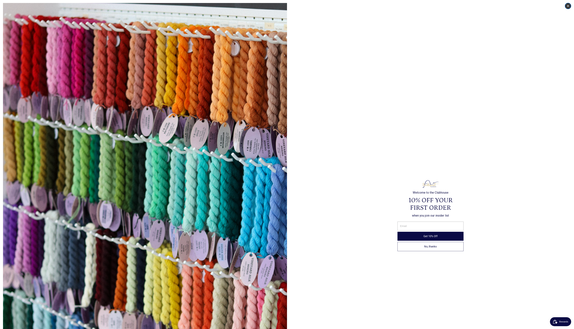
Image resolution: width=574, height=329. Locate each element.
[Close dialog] (568, 6)
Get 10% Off (430, 236)
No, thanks (430, 246)
